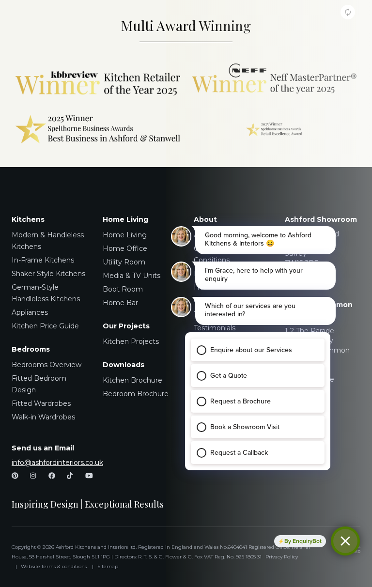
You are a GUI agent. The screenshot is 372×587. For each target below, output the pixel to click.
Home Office (125, 248)
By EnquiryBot (303, 541)
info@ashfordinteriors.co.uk (57, 462)
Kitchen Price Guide (45, 326)
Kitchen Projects (131, 341)
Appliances (30, 312)
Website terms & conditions (54, 566)
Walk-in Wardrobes (43, 417)
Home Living (125, 235)
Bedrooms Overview (46, 364)
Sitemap (107, 566)
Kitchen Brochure (132, 380)
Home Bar (120, 302)
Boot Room (123, 289)
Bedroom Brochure (136, 393)
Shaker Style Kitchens (48, 273)
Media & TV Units (131, 275)
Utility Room (124, 262)
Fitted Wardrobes (41, 403)
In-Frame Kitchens (43, 260)
